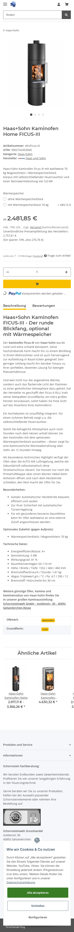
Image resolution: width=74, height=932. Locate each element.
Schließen (38, 905)
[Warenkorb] (67, 4)
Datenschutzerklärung (21, 882)
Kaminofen (48, 620)
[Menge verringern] (7, 272)
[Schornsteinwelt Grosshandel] (13, 4)
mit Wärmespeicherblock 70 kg (39, 205)
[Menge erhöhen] (66, 272)
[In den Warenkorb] (37, 284)
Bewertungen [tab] (43, 306)
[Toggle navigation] (5, 2)
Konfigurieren (38, 917)
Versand (36, 227)
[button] (59, 4)
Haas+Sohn (25, 154)
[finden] (66, 15)
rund (45, 629)
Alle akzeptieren (38, 892)
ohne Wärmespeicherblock (25, 199)
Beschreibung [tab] (14, 306)
